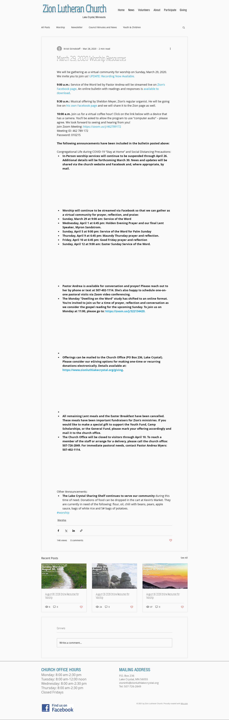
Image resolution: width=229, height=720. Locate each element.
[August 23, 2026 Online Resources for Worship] (114, 576)
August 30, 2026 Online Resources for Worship (62, 595)
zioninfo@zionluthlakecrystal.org (139, 683)
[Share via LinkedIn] (73, 530)
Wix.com (184, 703)
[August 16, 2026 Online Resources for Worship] (165, 576)
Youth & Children (132, 27)
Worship (60, 27)
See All (184, 557)
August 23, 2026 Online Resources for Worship (112, 595)
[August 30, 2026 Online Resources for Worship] (63, 576)
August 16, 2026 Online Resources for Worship (163, 595)
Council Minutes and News (103, 27)
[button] (183, 27)
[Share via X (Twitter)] (65, 530)
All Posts (45, 27)
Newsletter (77, 27)
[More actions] (170, 49)
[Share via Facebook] (58, 530)
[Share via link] (81, 530)
